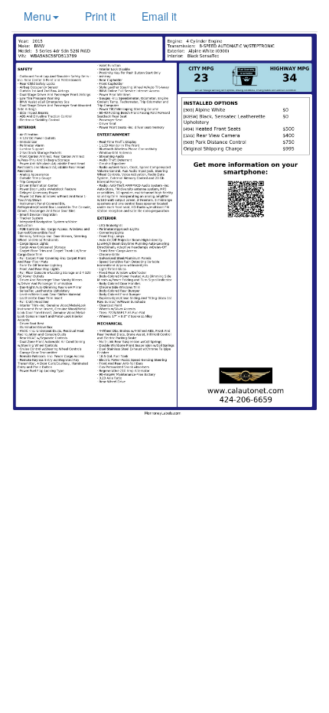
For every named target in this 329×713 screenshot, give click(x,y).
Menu (37, 16)
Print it (100, 16)
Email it (159, 16)
